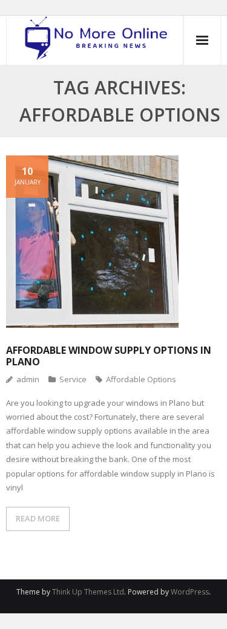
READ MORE (38, 518)
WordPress (190, 592)
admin (27, 379)
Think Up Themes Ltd (88, 592)
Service (73, 379)
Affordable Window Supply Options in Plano (108, 356)
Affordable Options (141, 379)
